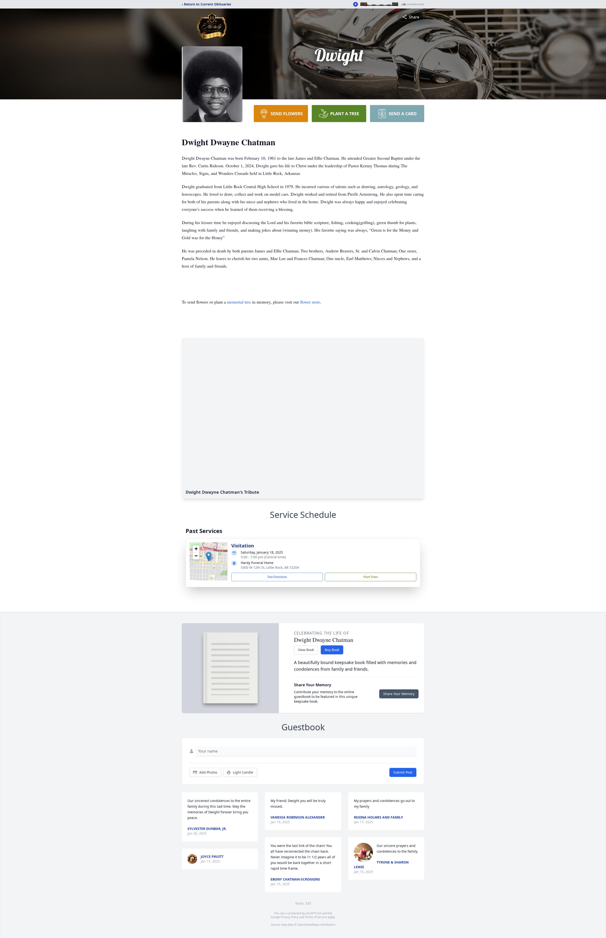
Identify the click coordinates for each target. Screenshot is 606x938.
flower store (310, 302)
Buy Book (332, 649)
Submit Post (402, 772)
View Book (306, 649)
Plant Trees (370, 577)
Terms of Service (316, 917)
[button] (209, 556)
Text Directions (277, 577)
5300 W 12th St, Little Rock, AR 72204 (270, 567)
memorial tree (239, 302)
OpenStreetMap (308, 925)
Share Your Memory (398, 693)
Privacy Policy (290, 917)
